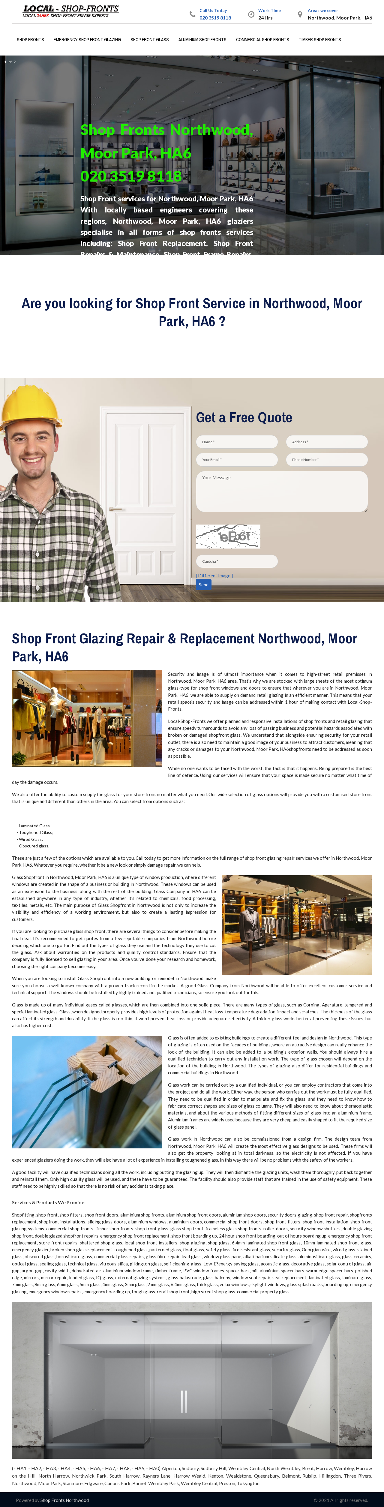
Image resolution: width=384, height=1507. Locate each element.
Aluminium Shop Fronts (202, 39)
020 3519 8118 (215, 17)
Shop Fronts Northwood (64, 1500)
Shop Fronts (30, 39)
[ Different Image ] (214, 575)
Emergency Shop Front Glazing (87, 39)
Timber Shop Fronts (320, 39)
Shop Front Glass (149, 39)
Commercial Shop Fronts (262, 39)
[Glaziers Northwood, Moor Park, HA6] (73, 11)
